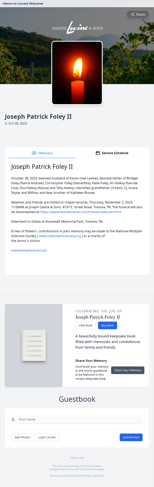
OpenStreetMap (81, 475)
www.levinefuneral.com (29, 250)
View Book (85, 325)
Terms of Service (88, 469)
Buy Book (107, 325)
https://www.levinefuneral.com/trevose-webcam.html (80, 212)
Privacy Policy (65, 469)
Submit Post (131, 437)
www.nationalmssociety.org (60, 236)
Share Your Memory (127, 370)
